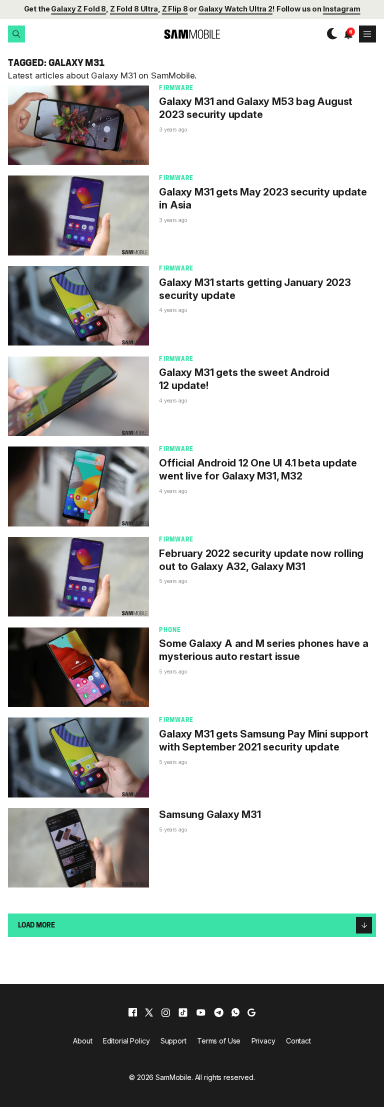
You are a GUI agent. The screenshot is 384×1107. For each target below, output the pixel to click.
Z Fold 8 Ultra (134, 8)
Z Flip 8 (175, 8)
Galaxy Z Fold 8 (78, 8)
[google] (252, 1013)
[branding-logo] (192, 34)
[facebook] (132, 1013)
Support (173, 1040)
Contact (298, 1040)
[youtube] (201, 1013)
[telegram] (219, 1013)
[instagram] (165, 1013)
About (82, 1040)
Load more (36, 926)
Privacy (264, 1040)
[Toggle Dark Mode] (330, 34)
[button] (16, 34)
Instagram (341, 8)
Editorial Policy (126, 1040)
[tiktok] (183, 1013)
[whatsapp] (236, 1013)
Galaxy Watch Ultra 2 (235, 8)
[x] (149, 1013)
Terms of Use (218, 1040)
